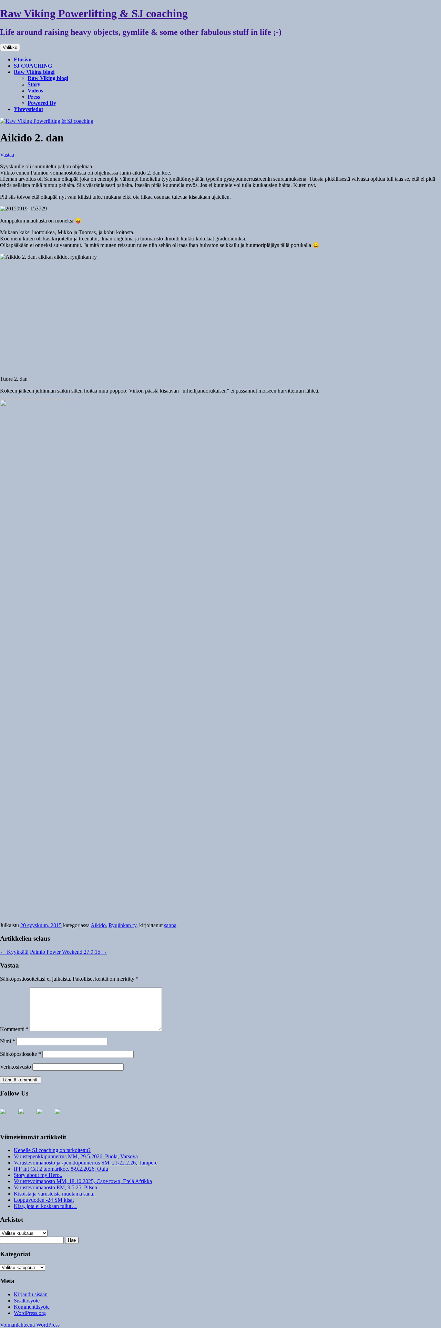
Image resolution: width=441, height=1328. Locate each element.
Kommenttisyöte (32, 1307)
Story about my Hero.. (38, 1175)
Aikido (98, 925)
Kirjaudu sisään (31, 1294)
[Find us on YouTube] (26, 1117)
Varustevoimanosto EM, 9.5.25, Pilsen (55, 1187)
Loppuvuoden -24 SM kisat (44, 1200)
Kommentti (14, 1029)
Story (34, 84)
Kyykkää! (14, 952)
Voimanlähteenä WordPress (30, 1325)
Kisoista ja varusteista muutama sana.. (55, 1194)
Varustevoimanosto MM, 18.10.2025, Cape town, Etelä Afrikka (83, 1181)
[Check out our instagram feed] (45, 1117)
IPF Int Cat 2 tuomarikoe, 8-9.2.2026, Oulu (61, 1169)
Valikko (10, 47)
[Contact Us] (63, 1117)
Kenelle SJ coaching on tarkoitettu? (52, 1150)
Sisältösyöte (27, 1301)
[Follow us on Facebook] (8, 1117)
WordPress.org (30, 1313)
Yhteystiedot (28, 109)
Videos (35, 90)
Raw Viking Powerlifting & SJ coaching (94, 13)
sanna (170, 925)
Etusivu (23, 59)
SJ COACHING (33, 66)
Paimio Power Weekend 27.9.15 (68, 952)
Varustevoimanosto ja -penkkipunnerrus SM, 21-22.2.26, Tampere (85, 1163)
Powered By (42, 103)
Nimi (7, 1041)
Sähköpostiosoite (20, 1054)
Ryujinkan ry (122, 925)
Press (34, 97)
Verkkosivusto (15, 1067)
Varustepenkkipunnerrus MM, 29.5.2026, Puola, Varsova (76, 1156)
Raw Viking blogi (34, 72)
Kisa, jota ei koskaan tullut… (45, 1206)
